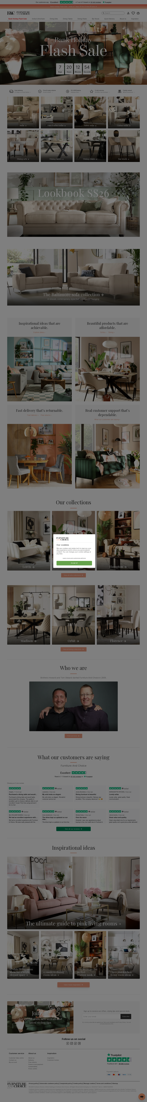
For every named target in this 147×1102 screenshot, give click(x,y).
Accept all (74, 563)
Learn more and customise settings (74, 558)
